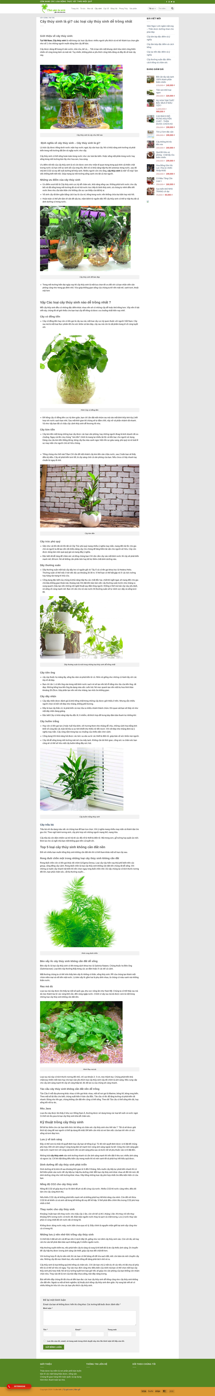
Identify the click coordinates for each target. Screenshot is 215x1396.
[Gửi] (172, 8)
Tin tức (82, 8)
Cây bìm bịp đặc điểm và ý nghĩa (158, 38)
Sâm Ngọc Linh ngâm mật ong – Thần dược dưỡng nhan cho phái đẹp (160, 29)
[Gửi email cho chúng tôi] (174, 2)
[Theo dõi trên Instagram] (169, 2)
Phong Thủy (123, 8)
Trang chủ (75, 8)
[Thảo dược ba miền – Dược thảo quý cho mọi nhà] (54, 8)
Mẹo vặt (90, 8)
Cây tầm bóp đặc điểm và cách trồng (160, 45)
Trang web (112, 1330)
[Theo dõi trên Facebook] (166, 2)
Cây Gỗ (106, 8)
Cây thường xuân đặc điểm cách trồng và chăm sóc (159, 61)
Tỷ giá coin (68, 1390)
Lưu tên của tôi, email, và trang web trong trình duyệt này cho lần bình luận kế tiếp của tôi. (86, 1341)
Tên (45, 1330)
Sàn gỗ (77, 1390)
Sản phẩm (133, 8)
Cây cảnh (98, 8)
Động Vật (114, 8)
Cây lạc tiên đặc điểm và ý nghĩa (158, 53)
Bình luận (48, 1308)
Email (78, 1330)
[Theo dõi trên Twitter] (171, 2)
